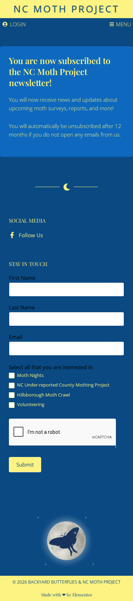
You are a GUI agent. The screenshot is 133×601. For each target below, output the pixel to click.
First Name (22, 277)
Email (15, 336)
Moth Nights (30, 375)
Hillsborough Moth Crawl (43, 395)
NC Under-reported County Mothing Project (63, 385)
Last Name (22, 307)
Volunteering (30, 404)
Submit (25, 464)
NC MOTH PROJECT (66, 8)
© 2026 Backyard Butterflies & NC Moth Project (66, 582)
